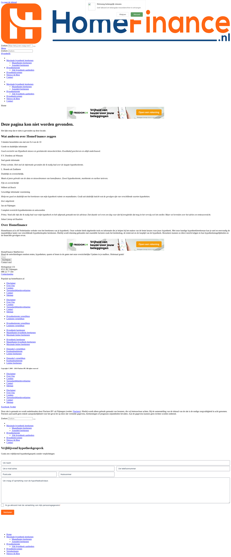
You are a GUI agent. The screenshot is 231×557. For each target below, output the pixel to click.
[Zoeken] (34, 46)
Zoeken (4, 45)
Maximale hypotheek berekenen (19, 60)
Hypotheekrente (13, 68)
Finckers (76, 411)
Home (9, 534)
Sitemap (9, 295)
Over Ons (10, 285)
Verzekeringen (12, 551)
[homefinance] (115, 43)
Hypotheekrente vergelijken (18, 316)
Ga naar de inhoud (9, 2)
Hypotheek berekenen (15, 330)
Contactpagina (7, 274)
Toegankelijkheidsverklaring (18, 290)
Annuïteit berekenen (20, 65)
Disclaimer (11, 283)
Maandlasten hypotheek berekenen (21, 332)
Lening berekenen (14, 354)
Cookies (9, 288)
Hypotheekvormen (14, 72)
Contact (9, 77)
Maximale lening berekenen (18, 335)
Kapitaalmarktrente (14, 351)
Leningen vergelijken (15, 319)
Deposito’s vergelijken (15, 349)
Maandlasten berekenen (22, 63)
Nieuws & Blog (13, 75)
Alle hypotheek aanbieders (23, 70)
